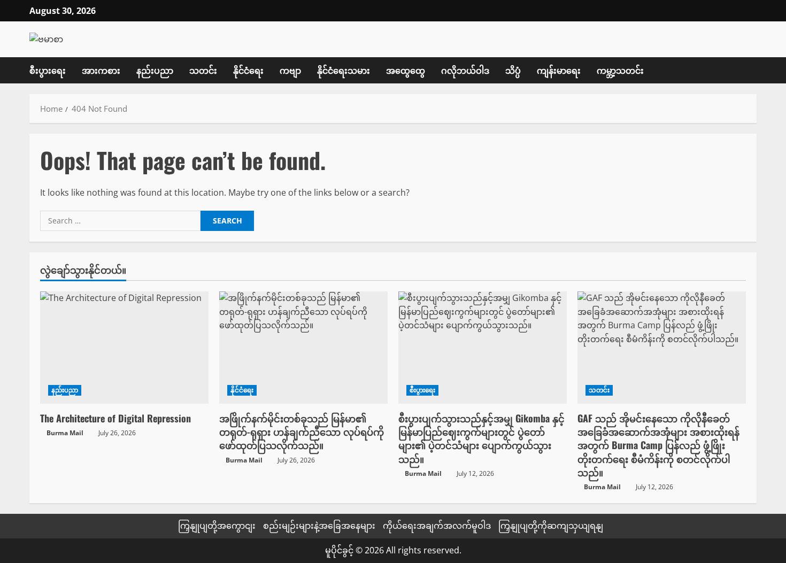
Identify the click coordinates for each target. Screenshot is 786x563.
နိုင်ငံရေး (248, 70)
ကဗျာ (290, 70)
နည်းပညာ (154, 70)
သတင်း (203, 70)
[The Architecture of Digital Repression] (124, 347)
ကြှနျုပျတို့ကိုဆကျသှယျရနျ (550, 525)
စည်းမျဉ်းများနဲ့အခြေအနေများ (319, 525)
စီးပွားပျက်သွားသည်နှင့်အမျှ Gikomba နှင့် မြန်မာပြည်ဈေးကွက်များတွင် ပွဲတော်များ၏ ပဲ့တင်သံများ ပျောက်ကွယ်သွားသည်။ (481, 438)
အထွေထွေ (405, 70)
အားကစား (101, 70)
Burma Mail (65, 432)
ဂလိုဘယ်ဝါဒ (465, 70)
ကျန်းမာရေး (559, 70)
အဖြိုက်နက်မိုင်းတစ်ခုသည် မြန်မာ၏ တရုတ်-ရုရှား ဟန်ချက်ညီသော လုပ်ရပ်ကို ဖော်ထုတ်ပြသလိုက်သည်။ (301, 431)
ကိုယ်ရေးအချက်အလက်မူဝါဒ (437, 525)
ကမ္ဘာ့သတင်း (620, 70)
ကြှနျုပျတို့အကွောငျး (217, 525)
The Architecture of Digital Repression (115, 418)
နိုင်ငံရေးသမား (343, 70)
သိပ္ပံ (513, 70)
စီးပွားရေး (47, 70)
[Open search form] (753, 70)
